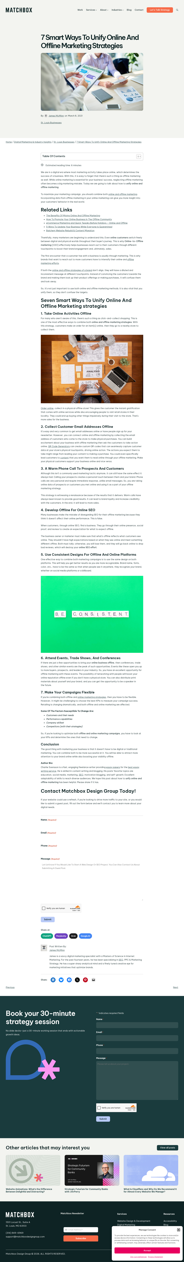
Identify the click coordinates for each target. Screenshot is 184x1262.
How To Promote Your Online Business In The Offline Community (79, 219)
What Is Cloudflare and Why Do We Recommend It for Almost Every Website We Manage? (150, 1190)
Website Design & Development (133, 1221)
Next (175, 987)
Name (48, 819)
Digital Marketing (126, 1224)
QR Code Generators (59, 446)
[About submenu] (107, 10)
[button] (178, 1230)
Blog (166, 1224)
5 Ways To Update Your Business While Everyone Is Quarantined (79, 226)
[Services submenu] (96, 10)
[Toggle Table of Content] (137, 156)
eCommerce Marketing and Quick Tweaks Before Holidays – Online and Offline (87, 223)
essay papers (113, 767)
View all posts (167, 1147)
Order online (47, 408)
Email (48, 832)
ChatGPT (47, 936)
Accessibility (170, 1221)
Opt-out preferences (138, 1257)
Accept (147, 1250)
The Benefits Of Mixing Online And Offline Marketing (73, 215)
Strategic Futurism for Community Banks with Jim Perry (86, 1190)
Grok (73, 936)
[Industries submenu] (123, 10)
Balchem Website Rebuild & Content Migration (70, 230)
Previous (10, 987)
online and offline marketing (122, 194)
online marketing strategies (92, 697)
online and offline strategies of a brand (72, 270)
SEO (81, 774)
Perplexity (61, 936)
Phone (49, 845)
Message (50, 858)
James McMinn (56, 115)
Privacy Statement (155, 1257)
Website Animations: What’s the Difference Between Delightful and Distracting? (29, 1190)
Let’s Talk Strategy (160, 10)
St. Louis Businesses (51, 122)
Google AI (85, 936)
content (64, 457)
